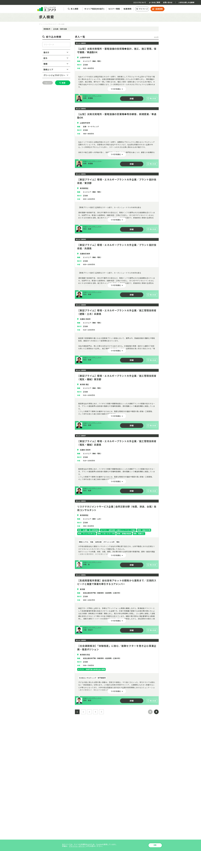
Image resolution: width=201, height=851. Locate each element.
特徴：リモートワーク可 (106, 533)
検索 (63, 83)
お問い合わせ (168, 2)
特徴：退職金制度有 (124, 533)
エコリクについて (139, 2)
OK (155, 845)
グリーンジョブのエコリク (48, 24)
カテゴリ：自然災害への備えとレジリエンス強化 (118, 530)
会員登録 (159, 9)
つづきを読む (116, 89)
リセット (47, 83)
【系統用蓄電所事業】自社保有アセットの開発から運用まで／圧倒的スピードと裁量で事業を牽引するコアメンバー (116, 582)
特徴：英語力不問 (144, 530)
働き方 (46, 52)
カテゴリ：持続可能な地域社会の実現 (91, 669)
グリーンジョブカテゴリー (54, 75)
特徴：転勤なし (138, 533)
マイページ (143, 9)
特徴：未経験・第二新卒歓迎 (88, 530)
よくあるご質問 (154, 2)
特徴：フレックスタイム (86, 533)
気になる (153, 98)
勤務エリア (48, 69)
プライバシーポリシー (77, 846)
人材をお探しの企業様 (186, 2)
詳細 (132, 98)
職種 (45, 63)
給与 (45, 58)
